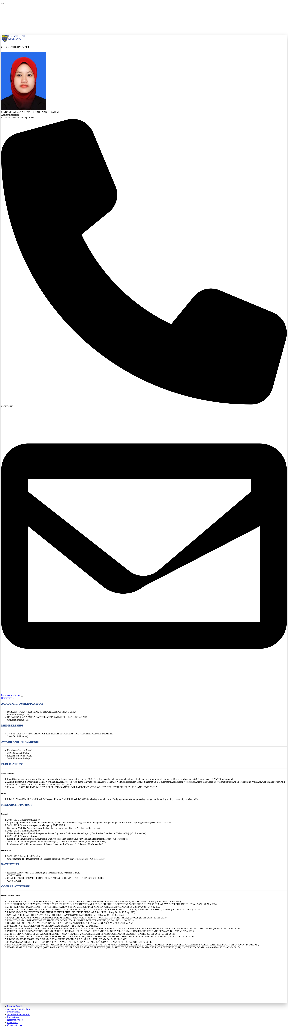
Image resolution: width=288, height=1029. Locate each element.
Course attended (14, 1025)
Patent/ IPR (12, 1022)
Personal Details (14, 1006)
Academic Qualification (18, 1009)
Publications (13, 1017)
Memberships (13, 1011)
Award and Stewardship (18, 1014)
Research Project (15, 1020)
